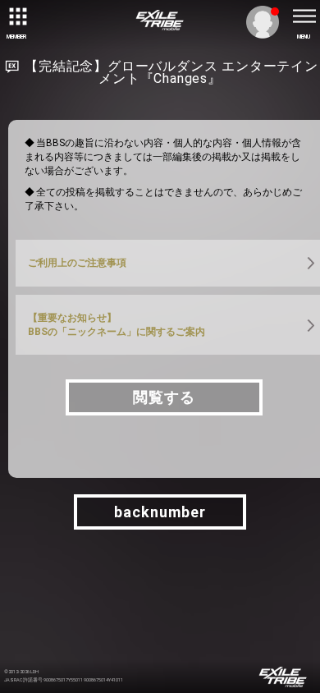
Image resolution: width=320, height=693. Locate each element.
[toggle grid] (16, 16)
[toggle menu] (303, 16)
